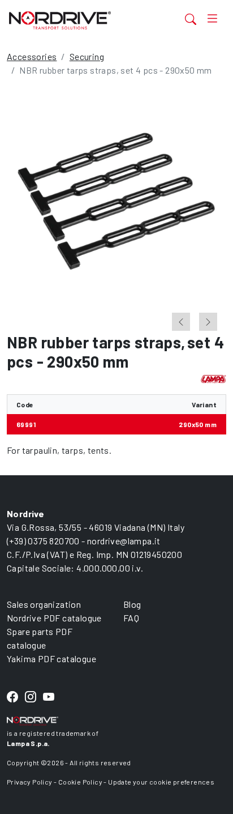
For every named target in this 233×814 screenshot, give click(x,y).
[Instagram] (30, 697)
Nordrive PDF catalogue (54, 617)
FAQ (131, 617)
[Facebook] (12, 697)
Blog (132, 604)
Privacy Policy (30, 782)
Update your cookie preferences (161, 782)
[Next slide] (208, 322)
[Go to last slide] (181, 322)
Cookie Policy (80, 782)
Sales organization (44, 604)
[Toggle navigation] (212, 19)
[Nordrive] (79, 20)
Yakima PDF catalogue (51, 658)
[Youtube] (48, 697)
